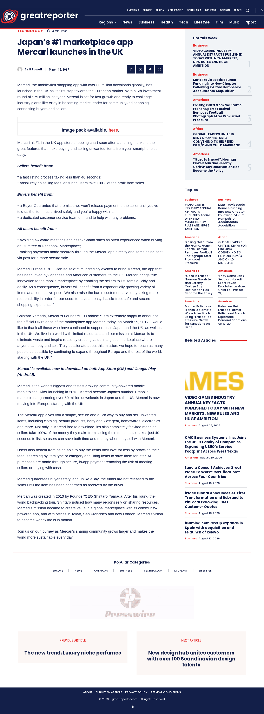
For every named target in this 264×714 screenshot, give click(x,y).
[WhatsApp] (159, 69)
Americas (201, 99)
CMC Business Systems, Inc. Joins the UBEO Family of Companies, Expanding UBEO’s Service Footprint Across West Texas (215, 444)
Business (200, 45)
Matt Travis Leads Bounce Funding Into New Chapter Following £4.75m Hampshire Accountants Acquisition (217, 85)
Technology (30, 31)
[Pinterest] (150, 69)
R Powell (35, 69)
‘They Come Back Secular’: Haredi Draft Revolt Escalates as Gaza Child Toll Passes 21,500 (232, 284)
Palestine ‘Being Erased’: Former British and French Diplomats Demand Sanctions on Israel (232, 315)
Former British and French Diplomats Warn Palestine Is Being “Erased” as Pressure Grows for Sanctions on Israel (198, 316)
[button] (247, 10)
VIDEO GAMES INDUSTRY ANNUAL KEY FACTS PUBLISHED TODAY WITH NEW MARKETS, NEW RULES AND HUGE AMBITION (217, 58)
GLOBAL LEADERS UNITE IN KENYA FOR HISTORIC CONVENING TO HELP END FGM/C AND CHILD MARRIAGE (216, 139)
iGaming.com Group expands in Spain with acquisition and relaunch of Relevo (214, 528)
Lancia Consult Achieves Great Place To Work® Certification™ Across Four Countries (213, 472)
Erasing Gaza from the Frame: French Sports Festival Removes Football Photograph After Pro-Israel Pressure (217, 112)
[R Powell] (21, 69)
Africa (198, 128)
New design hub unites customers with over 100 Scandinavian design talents (191, 659)
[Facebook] (131, 69)
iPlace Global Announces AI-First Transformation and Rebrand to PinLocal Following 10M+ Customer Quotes (215, 500)
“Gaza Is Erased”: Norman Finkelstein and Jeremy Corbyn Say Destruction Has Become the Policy (216, 165)
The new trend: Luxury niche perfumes (72, 653)
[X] (140, 69)
